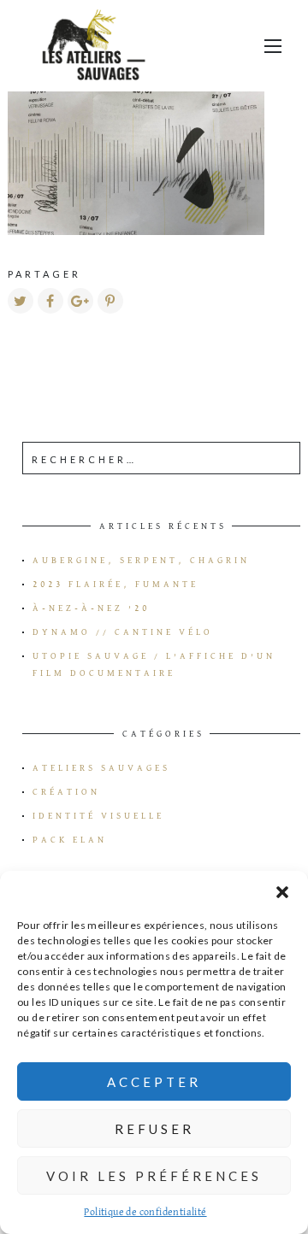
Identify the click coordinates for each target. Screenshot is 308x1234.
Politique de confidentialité (145, 1213)
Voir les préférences (154, 1176)
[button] (282, 892)
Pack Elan (70, 840)
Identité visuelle (98, 816)
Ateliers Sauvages (101, 768)
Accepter (154, 1082)
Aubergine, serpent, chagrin (141, 560)
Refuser (154, 1129)
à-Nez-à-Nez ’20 (91, 608)
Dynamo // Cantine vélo (123, 632)
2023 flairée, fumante (115, 584)
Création (66, 792)
